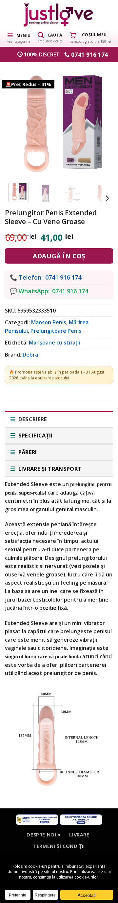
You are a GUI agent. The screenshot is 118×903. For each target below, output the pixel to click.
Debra (30, 354)
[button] (18, 37)
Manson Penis (48, 322)
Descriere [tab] (32, 419)
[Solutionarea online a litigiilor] (81, 819)
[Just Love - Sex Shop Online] (59, 14)
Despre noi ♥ (44, 834)
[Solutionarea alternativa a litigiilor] (37, 819)
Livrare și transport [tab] (49, 468)
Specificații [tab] (34, 435)
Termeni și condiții (59, 846)
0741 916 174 (63, 277)
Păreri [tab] (27, 452)
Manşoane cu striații (54, 342)
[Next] (100, 121)
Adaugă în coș (59, 256)
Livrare (79, 834)
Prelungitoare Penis (55, 330)
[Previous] (18, 121)
